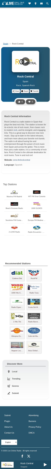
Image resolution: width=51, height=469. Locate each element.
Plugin (7, 421)
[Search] (47, 3)
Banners (32, 421)
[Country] (41, 3)
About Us (8, 427)
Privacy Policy (35, 427)
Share (17, 91)
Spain (5, 44)
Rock (18, 85)
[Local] (35, 3)
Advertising (33, 415)
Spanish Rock (28, 85)
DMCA (32, 433)
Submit (7, 415)
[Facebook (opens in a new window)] (22, 456)
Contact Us (9, 433)
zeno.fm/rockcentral (21, 160)
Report (26, 91)
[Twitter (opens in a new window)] (29, 456)
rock (15, 130)
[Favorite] (30, 3)
